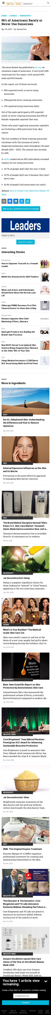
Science (13, 16)
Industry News (6, 315)
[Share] (9, 201)
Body (3, 342)
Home (4, 16)
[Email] (3, 201)
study (6, 159)
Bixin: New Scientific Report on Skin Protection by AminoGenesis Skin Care (23, 686)
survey (38, 67)
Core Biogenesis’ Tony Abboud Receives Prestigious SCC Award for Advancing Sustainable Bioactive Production (23, 742)
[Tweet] (21, 201)
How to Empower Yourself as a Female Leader (19, 264)
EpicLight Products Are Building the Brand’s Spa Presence (18, 333)
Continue (25, 1002)
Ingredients (25, 16)
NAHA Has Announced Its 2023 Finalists (20, 277)
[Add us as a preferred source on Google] (27, 201)
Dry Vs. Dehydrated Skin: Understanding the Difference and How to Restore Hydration (23, 422)
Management (6, 260)
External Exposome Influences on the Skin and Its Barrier (24, 470)
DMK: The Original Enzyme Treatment (22, 849)
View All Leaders (25, 242)
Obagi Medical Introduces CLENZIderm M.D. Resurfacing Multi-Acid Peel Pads (19, 362)
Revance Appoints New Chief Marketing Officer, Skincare (15, 320)
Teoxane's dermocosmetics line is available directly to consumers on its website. (25, 535)
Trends (3, 287)
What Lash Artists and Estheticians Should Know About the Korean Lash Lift (18, 293)
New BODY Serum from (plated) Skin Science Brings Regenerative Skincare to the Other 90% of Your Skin (19, 348)
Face (3, 328)
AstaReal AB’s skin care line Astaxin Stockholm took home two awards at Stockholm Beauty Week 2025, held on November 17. (22, 972)
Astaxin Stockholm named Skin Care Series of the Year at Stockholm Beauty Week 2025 (23, 961)
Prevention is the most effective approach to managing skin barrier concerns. (24, 477)
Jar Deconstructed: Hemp (16, 578)
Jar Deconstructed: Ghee (16, 797)
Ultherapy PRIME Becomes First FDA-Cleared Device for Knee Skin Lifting (19, 306)
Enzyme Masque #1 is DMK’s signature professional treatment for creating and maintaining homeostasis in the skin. (23, 856)
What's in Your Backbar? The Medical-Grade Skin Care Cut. (22, 631)
